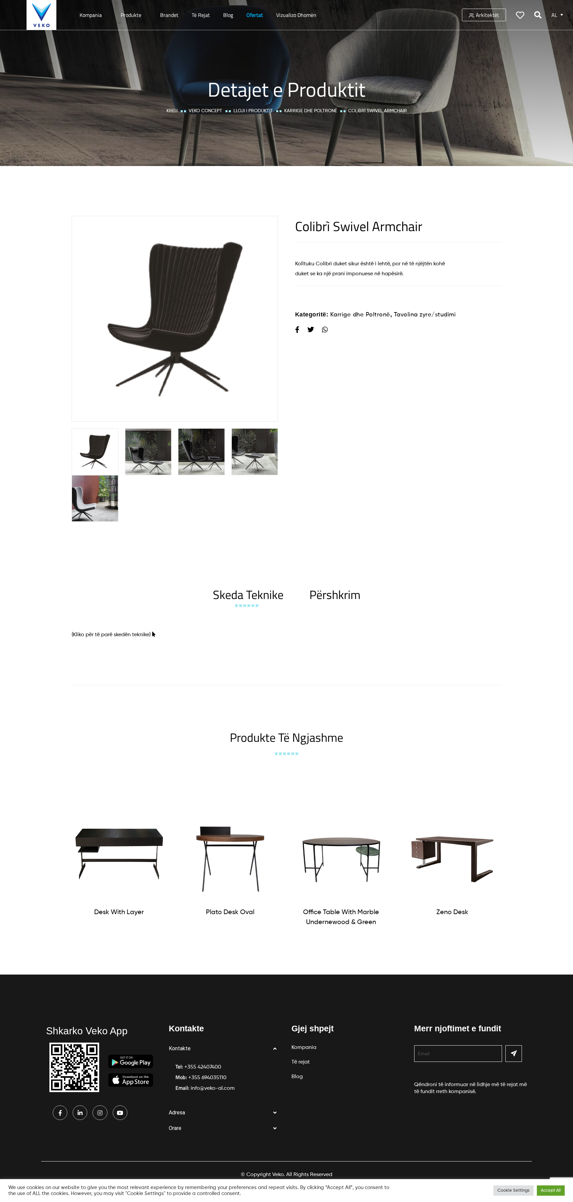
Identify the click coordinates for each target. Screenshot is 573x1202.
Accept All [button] (551, 1190)
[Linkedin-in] (80, 1112)
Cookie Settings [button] (513, 1190)
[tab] (248, 594)
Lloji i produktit (253, 111)
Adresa (177, 1112)
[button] (225, 1049)
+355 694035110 (207, 1077)
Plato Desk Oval (230, 912)
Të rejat (201, 15)
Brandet (169, 15)
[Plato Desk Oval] (230, 853)
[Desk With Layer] (119, 853)
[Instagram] (100, 1112)
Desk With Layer (119, 912)
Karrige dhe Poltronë (310, 111)
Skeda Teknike (248, 594)
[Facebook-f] (60, 1112)
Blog (228, 15)
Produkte (131, 15)
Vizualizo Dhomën (296, 15)
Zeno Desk (452, 912)
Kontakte (180, 1048)
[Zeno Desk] (452, 853)
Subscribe (513, 1053)
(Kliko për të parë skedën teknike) (111, 635)
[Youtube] (120, 1112)
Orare (175, 1128)
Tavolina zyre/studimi (425, 315)
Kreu (171, 111)
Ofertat (254, 15)
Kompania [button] (91, 15)
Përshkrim (334, 594)
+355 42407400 (202, 1067)
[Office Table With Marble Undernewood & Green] (341, 853)
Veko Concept (205, 111)
